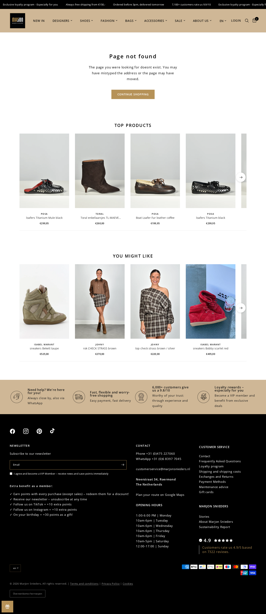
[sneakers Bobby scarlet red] (210, 301)
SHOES (85, 21)
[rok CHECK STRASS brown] (100, 301)
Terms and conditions (84, 583)
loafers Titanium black (210, 218)
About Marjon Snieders (216, 522)
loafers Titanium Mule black (44, 218)
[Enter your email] (123, 465)
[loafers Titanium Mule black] (44, 171)
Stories (204, 516)
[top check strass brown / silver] (155, 301)
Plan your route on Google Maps (160, 495)
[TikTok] (56, 431)
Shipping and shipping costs (220, 471)
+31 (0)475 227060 (160, 453)
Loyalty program (211, 466)
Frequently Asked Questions (220, 461)
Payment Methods (212, 482)
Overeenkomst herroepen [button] (27, 593)
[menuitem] (38, 20)
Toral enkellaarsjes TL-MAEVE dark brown (100, 218)
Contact (204, 456)
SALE (178, 21)
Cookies (128, 583)
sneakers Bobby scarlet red (210, 348)
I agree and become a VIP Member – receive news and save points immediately (61, 473)
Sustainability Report (214, 527)
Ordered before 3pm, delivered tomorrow (131, 4)
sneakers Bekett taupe (44, 348)
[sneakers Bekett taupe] (44, 301)
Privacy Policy (111, 583)
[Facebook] (16, 431)
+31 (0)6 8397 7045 (166, 459)
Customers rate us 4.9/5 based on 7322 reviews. (227, 549)
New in (39, 21)
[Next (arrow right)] (241, 177)
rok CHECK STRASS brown (99, 348)
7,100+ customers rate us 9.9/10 (184, 4)
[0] (253, 20)
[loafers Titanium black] (210, 171)
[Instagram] (29, 431)
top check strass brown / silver (155, 348)
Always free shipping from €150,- (78, 4)
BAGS (129, 21)
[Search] (247, 20)
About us (201, 21)
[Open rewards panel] (7, 606)
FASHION (108, 21)
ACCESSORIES (154, 21)
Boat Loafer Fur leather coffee (155, 218)
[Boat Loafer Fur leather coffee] (155, 171)
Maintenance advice (213, 487)
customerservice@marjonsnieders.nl (163, 469)
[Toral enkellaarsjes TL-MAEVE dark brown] (100, 171)
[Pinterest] (43, 431)
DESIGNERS (61, 21)
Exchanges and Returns (216, 476)
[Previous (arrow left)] (25, 177)
